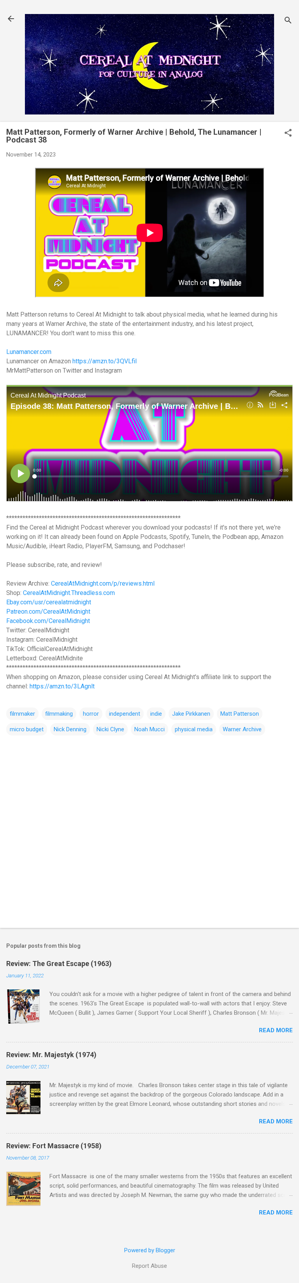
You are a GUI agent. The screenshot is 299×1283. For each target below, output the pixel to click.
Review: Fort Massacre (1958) (54, 1146)
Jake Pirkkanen (191, 713)
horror (91, 713)
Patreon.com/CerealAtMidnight (48, 611)
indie (156, 713)
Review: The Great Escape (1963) (59, 963)
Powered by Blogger (149, 1250)
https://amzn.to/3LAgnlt (62, 686)
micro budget (27, 729)
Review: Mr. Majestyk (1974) (51, 1055)
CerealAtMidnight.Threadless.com (69, 593)
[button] (288, 133)
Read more (276, 1030)
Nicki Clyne (110, 729)
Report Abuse (149, 1265)
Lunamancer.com (28, 352)
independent (124, 713)
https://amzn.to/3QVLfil (104, 361)
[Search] (288, 21)
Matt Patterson (239, 713)
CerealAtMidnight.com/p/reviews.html (103, 583)
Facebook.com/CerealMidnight (48, 621)
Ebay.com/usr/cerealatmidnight (48, 602)
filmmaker (22, 713)
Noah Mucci (149, 729)
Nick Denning (70, 729)
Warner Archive (242, 729)
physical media (194, 729)
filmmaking (59, 713)
